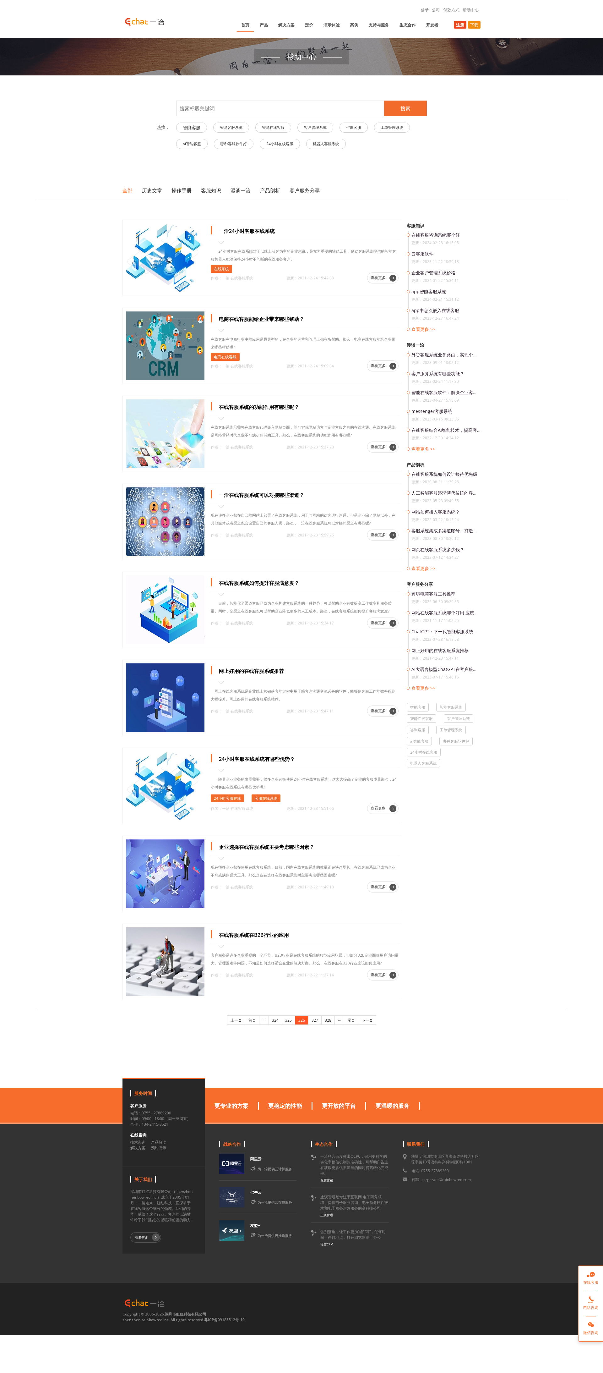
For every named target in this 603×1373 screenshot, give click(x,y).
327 (315, 1020)
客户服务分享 (305, 190)
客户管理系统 (315, 127)
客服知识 (211, 190)
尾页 (351, 1020)
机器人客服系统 (326, 143)
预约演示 (158, 1148)
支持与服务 (379, 25)
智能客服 (191, 127)
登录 (425, 10)
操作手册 (181, 190)
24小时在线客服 (279, 143)
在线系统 (221, 269)
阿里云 (256, 1159)
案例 (354, 25)
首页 (245, 25)
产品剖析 (270, 190)
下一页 (367, 1020)
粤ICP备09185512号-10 (224, 1319)
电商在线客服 (225, 357)
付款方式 (451, 10)
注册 (460, 25)
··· (264, 1020)
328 (328, 1020)
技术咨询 (137, 1142)
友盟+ (255, 1225)
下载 (474, 25)
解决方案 (286, 25)
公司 (436, 10)
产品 (264, 25)
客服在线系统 (266, 798)
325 (288, 1020)
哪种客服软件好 (233, 143)
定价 (309, 25)
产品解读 (158, 1142)
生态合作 (407, 25)
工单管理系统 (392, 127)
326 (301, 1020)
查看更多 (379, 277)
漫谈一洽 (241, 190)
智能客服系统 (231, 127)
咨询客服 (353, 127)
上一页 (236, 1020)
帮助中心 (471, 10)
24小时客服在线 (227, 798)
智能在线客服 (273, 127)
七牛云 (256, 1192)
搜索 (405, 108)
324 (275, 1020)
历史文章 (152, 190)
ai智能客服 (192, 143)
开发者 (432, 25)
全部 (127, 190)
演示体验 (331, 25)
